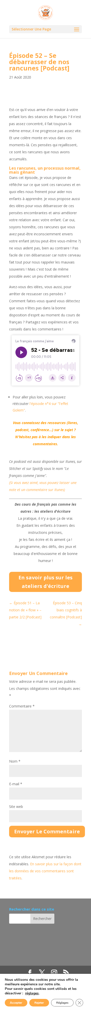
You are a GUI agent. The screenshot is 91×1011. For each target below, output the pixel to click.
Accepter (16, 1003)
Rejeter (39, 1003)
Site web (16, 806)
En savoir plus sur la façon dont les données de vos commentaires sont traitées (45, 871)
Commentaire (22, 706)
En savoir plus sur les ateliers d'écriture (45, 581)
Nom (14, 761)
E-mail (15, 783)
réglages (32, 993)
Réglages (62, 1003)
